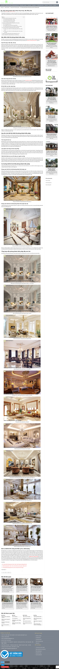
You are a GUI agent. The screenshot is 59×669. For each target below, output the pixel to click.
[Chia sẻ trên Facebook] (2, 572)
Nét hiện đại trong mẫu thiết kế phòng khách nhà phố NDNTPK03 (7, 587)
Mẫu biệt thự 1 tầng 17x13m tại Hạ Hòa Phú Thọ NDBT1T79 (51, 116)
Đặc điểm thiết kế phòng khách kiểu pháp (9, 18)
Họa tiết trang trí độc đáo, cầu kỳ (9, 19)
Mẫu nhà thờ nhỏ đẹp (26, 616)
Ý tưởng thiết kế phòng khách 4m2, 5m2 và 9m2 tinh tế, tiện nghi (12, 567)
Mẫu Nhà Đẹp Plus (15, 5)
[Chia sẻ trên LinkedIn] (9, 572)
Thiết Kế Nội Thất (40, 5)
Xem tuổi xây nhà (48, 182)
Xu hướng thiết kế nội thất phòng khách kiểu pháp (11, 27)
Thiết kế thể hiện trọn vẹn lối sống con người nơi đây (13, 26)
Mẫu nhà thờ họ (8, 5)
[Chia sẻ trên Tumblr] (10, 572)
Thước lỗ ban (48, 180)
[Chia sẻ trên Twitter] (4, 572)
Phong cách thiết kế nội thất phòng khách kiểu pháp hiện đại (13, 32)
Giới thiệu (3, 5)
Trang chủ (2, 7)
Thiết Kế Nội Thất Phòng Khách (15, 7)
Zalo (3, 664)
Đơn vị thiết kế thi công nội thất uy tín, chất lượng (11, 34)
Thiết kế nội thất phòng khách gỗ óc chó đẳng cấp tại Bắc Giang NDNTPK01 (36, 587)
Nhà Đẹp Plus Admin (12, 11)
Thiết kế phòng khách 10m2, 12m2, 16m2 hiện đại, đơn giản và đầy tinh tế (36, 603)
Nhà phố (29, 5)
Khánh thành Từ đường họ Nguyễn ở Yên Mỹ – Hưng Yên (51, 26)
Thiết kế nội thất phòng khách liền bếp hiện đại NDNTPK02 (21, 587)
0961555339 (5, 666)
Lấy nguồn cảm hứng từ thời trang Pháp (10, 25)
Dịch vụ (46, 5)
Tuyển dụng (13, 666)
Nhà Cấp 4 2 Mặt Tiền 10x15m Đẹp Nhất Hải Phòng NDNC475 (52, 169)
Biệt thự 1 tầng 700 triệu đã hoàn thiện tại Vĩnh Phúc (52, 134)
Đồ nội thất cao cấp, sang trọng (9, 21)
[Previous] (48, 78)
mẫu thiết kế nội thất (28, 80)
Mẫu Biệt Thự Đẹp (23, 5)
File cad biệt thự (15, 618)
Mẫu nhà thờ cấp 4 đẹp (27, 621)
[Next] (55, 78)
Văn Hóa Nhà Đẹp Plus (19, 666)
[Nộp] (57, 2)
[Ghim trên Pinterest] (5, 572)
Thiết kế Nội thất (7, 7)
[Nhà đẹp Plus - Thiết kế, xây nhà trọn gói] (13, 2)
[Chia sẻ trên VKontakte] (7, 572)
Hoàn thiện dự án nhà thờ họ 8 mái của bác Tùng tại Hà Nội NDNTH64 (51, 61)
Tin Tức (50, 5)
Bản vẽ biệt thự (14, 616)
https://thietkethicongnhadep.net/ (11, 648)
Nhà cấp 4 (34, 5)
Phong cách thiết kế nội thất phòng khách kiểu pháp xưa (13, 29)
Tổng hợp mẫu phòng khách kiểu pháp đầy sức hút (11, 33)
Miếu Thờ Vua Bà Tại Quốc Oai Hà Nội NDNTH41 (52, 44)
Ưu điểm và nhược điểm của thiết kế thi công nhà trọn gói (51, 152)
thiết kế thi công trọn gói (33, 556)
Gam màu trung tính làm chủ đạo (9, 20)
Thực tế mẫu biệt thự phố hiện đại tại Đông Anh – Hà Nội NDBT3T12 (51, 98)
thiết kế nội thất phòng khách (32, 40)
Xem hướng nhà (48, 184)
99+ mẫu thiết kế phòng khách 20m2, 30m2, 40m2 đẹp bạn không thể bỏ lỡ (14, 564)
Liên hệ (54, 5)
